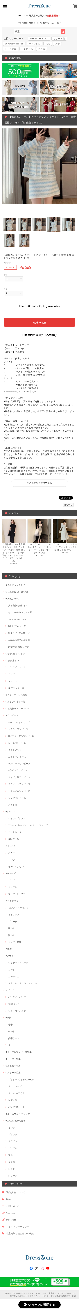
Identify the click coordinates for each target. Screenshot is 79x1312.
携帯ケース (13, 1038)
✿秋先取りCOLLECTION (17, 708)
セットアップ (14, 749)
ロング (11, 674)
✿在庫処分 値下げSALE (17, 591)
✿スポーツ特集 (13, 1072)
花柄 (47, 43)
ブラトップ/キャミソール (21, 1079)
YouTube (10, 1213)
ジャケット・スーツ (18, 962)
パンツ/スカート (16, 1106)
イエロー (12, 1162)
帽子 (10, 1024)
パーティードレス (39, 38)
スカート (12, 852)
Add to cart (39, 322)
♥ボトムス (11, 846)
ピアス (41, 48)
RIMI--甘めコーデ (17, 626)
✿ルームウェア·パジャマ (18, 1113)
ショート (12, 681)
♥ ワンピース (12, 715)
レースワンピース (17, 743)
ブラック (12, 1134)
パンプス (12, 880)
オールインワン (16, 866)
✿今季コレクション (15, 653)
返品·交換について (15, 1192)
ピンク (11, 1127)
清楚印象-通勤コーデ (18, 646)
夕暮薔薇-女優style (17, 605)
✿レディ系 (13, 839)
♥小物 (8, 1017)
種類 (6, 275)
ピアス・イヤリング (18, 907)
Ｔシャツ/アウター (17, 1093)
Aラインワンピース (17, 770)
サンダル (12, 887)
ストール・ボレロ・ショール (22, 983)
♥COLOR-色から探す (16, 1120)
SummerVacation (14, 43)
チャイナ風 (10, 48)
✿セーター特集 (13, 1059)
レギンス (12, 1100)
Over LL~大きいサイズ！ (20, 722)
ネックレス (13, 914)
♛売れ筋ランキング (15, 585)
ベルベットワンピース (19, 763)
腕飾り (11, 928)
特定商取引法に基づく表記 (20, 1233)
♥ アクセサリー (13, 901)
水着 (57, 43)
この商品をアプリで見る (39, 483)
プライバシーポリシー (17, 1226)
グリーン (12, 1175)
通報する (68, 505)
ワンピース (27, 48)
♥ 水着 (9, 948)
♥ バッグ (10, 990)
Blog (8, 1199)
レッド (11, 1168)
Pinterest (11, 1219)
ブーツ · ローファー (17, 894)
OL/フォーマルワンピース (21, 736)
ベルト (11, 1031)
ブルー (11, 1155)
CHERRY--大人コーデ (19, 632)
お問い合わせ (13, 1206)
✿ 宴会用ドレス (13, 660)
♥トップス (11, 811)
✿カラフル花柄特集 (15, 701)
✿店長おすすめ (13, 1065)
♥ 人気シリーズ (13, 598)
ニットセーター (16, 832)
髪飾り (11, 935)
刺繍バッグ (13, 1004)
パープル (12, 1148)
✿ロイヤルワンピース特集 (19, 1052)
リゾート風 (59, 38)
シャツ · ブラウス (16, 818)
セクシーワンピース (18, 729)
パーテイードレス (17, 667)
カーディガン (14, 976)
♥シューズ (11, 873)
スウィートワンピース (19, 784)
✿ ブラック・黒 (16, 688)
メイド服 (12, 804)
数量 (6, 289)
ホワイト (12, 1141)
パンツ (11, 859)
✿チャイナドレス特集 (16, 694)
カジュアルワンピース (19, 790)
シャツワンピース (17, 797)
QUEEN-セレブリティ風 (20, 612)
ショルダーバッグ (17, 1010)
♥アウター (11, 955)
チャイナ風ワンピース (19, 777)
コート (11, 969)
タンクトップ (14, 1086)
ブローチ (12, 921)
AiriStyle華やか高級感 (19, 639)
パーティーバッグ (17, 997)
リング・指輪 (14, 942)
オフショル (34, 43)
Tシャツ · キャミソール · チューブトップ (28, 825)
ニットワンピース (17, 756)
